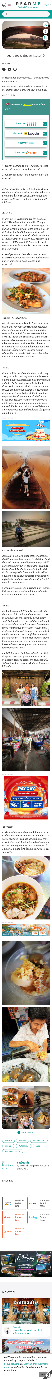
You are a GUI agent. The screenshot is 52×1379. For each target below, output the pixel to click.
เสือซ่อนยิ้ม (16, 1327)
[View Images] (10, 1096)
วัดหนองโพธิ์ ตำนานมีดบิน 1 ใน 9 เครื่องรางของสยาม (27, 1332)
